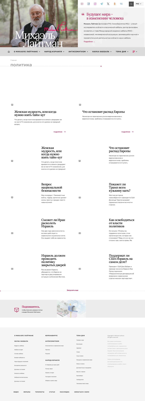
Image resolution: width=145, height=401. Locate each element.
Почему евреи (49, 368)
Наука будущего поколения (21, 361)
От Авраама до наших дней (52, 364)
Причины (47, 349)
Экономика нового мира (82, 383)
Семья (78, 352)
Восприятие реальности (20, 365)
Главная (13, 60)
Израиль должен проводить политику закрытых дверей (53, 260)
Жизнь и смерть (80, 363)
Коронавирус (51, 335)
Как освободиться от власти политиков (121, 223)
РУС (137, 4)
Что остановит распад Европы (103, 112)
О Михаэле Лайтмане (26, 52)
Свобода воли (79, 379)
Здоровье (78, 348)
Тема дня (121, 52)
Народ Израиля (53, 52)
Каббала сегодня (18, 349)
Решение (47, 353)
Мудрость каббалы (19, 345)
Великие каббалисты (19, 357)
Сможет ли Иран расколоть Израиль (53, 223)
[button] (72, 290)
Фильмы (27, 392)
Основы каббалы (18, 353)
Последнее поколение (50, 376)
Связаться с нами (81, 392)
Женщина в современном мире (84, 359)
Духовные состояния (19, 369)
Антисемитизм (77, 52)
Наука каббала (100, 52)
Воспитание (79, 344)
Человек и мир (80, 340)
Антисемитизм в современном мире (54, 345)
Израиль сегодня (49, 372)
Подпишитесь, (31, 306)
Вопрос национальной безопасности (51, 187)
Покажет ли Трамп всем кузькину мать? (119, 187)
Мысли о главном (80, 371)
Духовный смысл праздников (83, 367)
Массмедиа (64, 392)
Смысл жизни (79, 355)
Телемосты (39, 392)
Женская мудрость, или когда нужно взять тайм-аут (35, 113)
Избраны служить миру (51, 380)
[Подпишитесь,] (16, 310)
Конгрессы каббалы (19, 373)
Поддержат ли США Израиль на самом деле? (121, 258)
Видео (16, 392)
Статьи (52, 392)
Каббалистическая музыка (21, 377)
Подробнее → (89, 42)
